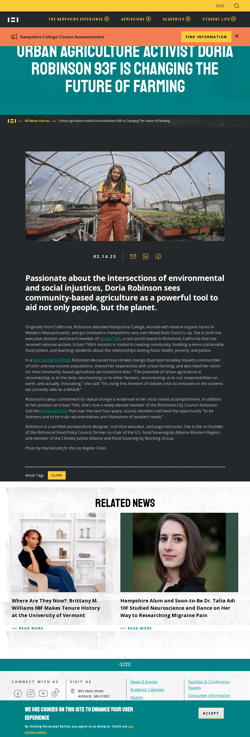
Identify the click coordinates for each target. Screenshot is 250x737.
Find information (206, 36)
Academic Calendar (147, 689)
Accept (211, 713)
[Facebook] (18, 697)
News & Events (143, 681)
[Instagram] (31, 697)
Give (220, 6)
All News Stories (37, 121)
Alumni (56, 475)
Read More (31, 628)
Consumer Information (209, 695)
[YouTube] (43, 697)
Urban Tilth (110, 338)
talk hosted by (51, 360)
